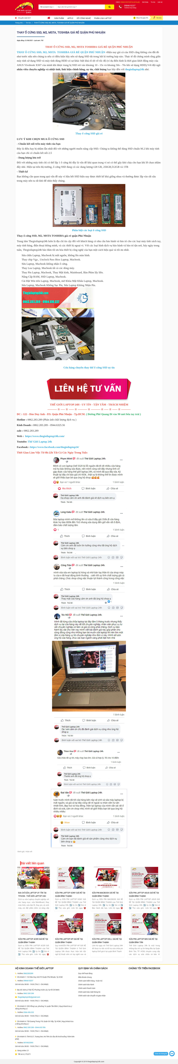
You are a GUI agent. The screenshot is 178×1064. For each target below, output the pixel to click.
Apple (70, 18)
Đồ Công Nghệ (84, 18)
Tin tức (153, 2)
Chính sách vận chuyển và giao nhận (92, 996)
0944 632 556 (40, 1027)
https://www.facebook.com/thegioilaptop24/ (54, 447)
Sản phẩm (59, 18)
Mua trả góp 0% (142, 18)
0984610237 (28, 981)
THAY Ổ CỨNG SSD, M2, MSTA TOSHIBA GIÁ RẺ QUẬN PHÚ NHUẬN (61, 52)
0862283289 (28, 973)
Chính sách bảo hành (86, 985)
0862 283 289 (28, 993)
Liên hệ (160, 2)
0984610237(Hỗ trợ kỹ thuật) (130, 2)
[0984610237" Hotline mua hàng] (120, 7)
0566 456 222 (28, 1012)
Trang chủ (19, 23)
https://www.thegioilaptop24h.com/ (45, 436)
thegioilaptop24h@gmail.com (29, 997)
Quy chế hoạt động (85, 973)
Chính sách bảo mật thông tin (89, 992)
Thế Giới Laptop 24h (40, 441)
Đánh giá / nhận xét (25, 852)
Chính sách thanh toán (86, 988)
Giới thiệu (145, 2)
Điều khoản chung (85, 977)
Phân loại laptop (103, 18)
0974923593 (28, 1043)
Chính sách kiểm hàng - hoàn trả (90, 981)
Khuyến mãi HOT (24, 18)
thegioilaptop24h (134, 69)
